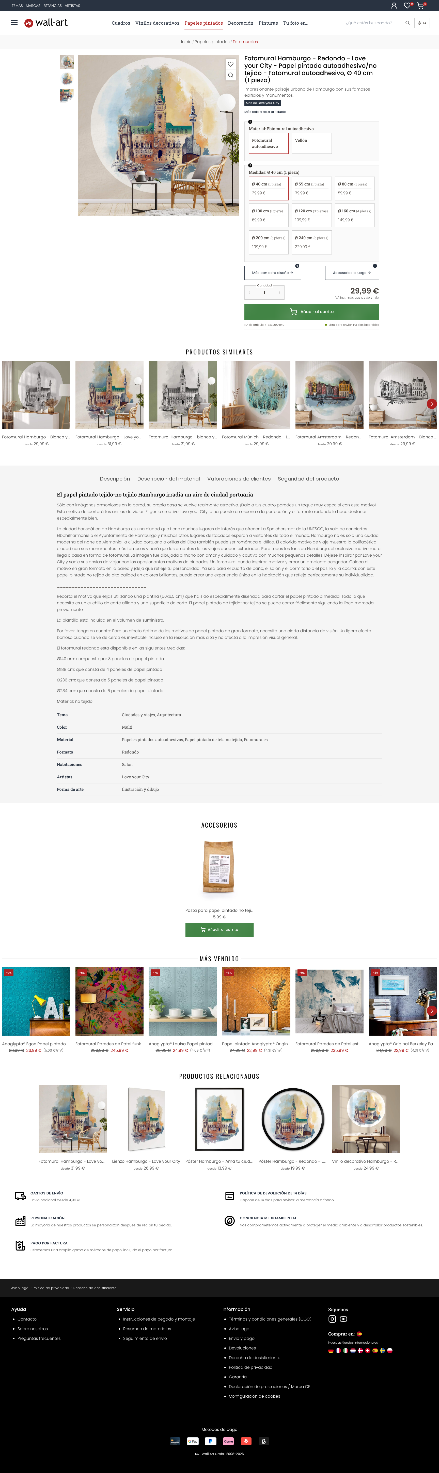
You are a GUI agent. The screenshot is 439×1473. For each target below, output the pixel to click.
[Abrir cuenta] (394, 5)
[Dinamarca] (360, 1350)
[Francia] (338, 1350)
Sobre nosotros (33, 1329)
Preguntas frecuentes (39, 1338)
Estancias (52, 5)
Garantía (238, 1377)
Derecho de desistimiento (95, 1288)
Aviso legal (20, 1288)
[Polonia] (390, 1350)
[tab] (115, 479)
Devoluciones (242, 1348)
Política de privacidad (51, 1288)
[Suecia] (382, 1350)
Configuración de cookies (254, 1396)
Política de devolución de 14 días (273, 1193)
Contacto (27, 1319)
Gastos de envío (46, 1193)
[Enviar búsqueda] (407, 23)
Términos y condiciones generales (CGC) (270, 1319)
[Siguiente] (432, 404)
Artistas (72, 5)
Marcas (33, 5)
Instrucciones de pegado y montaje (159, 1319)
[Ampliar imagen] (231, 75)
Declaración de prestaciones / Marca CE (269, 1387)
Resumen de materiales (147, 1329)
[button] (158, 135)
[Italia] (345, 1350)
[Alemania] (331, 1350)
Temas (17, 5)
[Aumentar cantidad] (279, 292)
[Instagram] (332, 1319)
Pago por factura (49, 1243)
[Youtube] (343, 1319)
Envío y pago (242, 1338)
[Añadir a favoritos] (231, 64)
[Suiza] (367, 1350)
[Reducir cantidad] (249, 292)
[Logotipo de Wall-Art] (46, 23)
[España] (375, 1350)
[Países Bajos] (353, 1350)
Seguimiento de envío (145, 1338)
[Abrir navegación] (14, 23)
